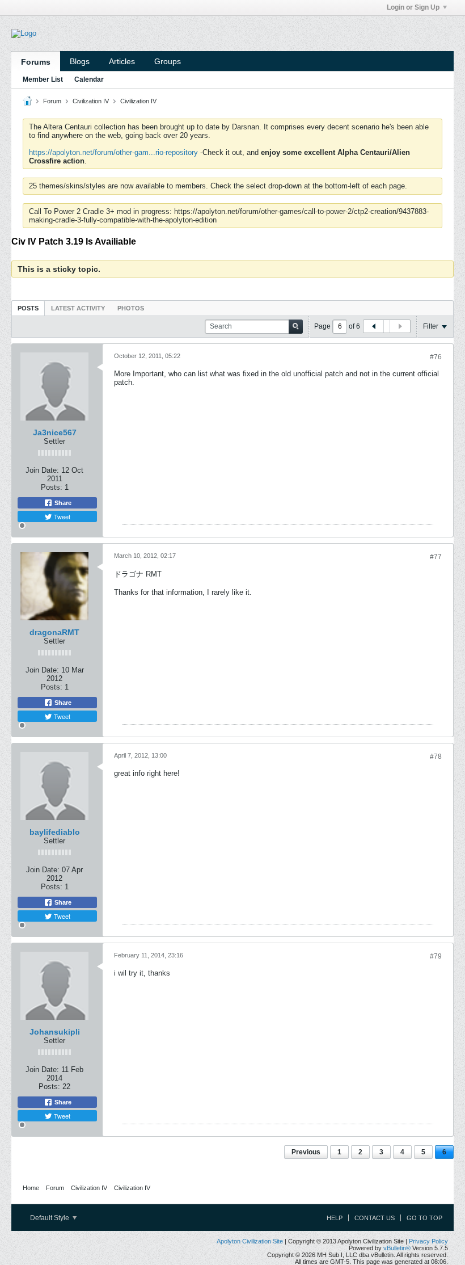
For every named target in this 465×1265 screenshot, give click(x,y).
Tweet (61, 516)
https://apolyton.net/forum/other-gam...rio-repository (113, 152)
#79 (436, 956)
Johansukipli (54, 1031)
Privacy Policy (428, 1241)
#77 (436, 557)
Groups (167, 61)
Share (62, 502)
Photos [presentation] (130, 308)
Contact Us (374, 1217)
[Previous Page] (373, 326)
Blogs (80, 61)
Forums (35, 61)
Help (335, 1217)
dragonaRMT (54, 632)
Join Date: (42, 470)
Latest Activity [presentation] (78, 308)
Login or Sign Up (413, 7)
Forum (52, 101)
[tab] (28, 308)
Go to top (424, 1217)
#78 (436, 756)
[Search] (296, 327)
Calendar (89, 79)
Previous (305, 1152)
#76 (436, 357)
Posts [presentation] (28, 308)
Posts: (51, 487)
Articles (122, 61)
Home (31, 1187)
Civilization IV (91, 101)
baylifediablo (54, 832)
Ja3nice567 (55, 432)
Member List (43, 79)
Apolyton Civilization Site (250, 1241)
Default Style (50, 1218)
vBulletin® (397, 1248)
